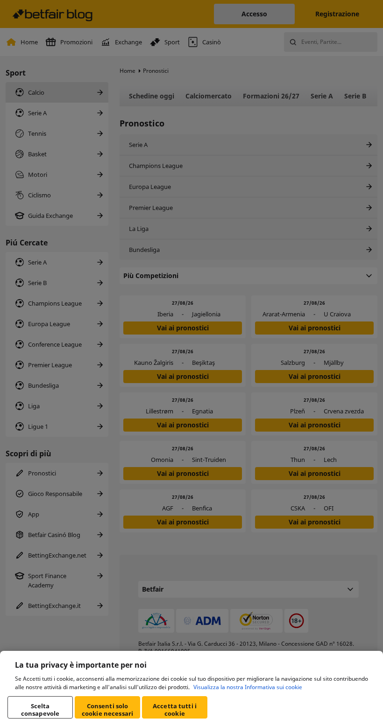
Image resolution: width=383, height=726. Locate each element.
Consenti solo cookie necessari (107, 710)
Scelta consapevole (40, 710)
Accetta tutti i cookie (175, 710)
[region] (191, 688)
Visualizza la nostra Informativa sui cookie (247, 687)
